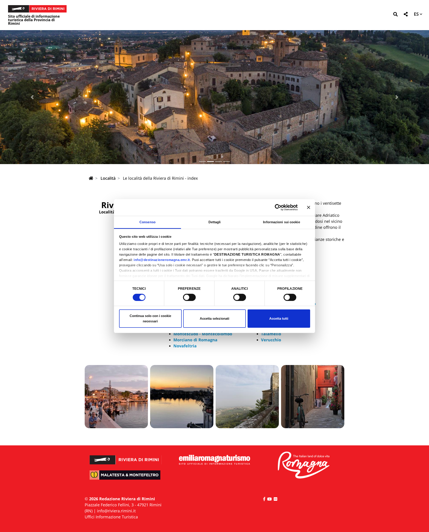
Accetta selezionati (214, 318)
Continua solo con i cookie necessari (150, 318)
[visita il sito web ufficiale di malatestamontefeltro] (126, 478)
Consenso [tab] (147, 222)
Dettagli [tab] (214, 222)
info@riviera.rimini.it (116, 510)
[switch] (189, 297)
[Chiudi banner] (308, 207)
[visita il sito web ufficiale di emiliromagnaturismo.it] (214, 460)
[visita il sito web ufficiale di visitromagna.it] (303, 465)
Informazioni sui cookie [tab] (281, 222)
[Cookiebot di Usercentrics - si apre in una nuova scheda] (278, 207)
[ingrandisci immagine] (116, 396)
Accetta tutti (278, 318)
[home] (91, 178)
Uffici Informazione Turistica (111, 516)
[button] (395, 15)
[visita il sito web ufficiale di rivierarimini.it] (126, 456)
